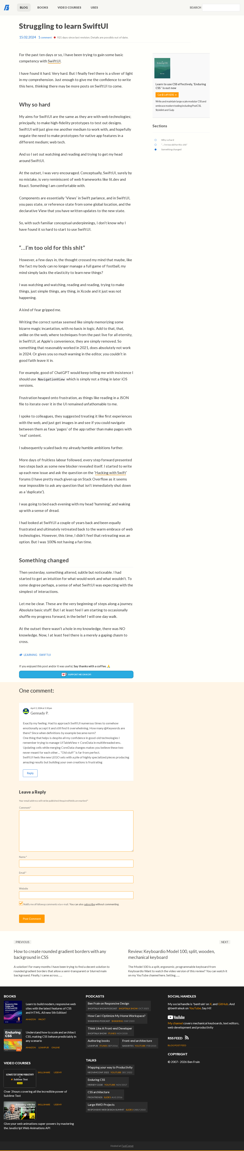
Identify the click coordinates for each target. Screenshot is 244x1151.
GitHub (223, 1004)
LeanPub (44, 1047)
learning (30, 655)
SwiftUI (54, 61)
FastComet (127, 1145)
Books (42, 7)
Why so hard (167, 139)
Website (23, 888)
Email (22, 872)
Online (55, 1047)
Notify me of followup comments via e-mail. (46, 904)
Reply (30, 773)
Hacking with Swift (110, 472)
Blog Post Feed (177, 1045)
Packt (42, 1019)
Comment (25, 807)
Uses (94, 7)
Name (23, 856)
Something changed (171, 149)
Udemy (58, 1072)
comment (45, 37)
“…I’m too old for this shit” (174, 144)
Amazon (31, 1019)
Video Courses (69, 7)
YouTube (195, 1008)
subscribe (89, 904)
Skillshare (44, 1072)
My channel (175, 1023)
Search (195, 7)
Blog (24, 7)
